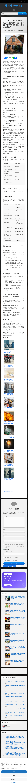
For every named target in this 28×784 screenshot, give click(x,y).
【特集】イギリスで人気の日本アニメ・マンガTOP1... (14, 693)
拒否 (14, 775)
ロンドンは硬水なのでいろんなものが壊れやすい (14, 736)
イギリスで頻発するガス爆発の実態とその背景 (13, 747)
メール (5, 534)
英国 (22, 30)
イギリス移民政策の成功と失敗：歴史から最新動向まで (15, 685)
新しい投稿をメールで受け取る (11, 560)
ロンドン (15, 30)
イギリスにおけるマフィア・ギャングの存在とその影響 (15, 708)
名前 (4, 529)
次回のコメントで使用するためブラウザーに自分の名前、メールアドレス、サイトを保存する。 (14, 546)
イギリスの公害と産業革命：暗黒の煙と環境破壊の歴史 (15, 701)
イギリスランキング (5, 727)
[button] (26, 759)
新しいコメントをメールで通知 (11, 557)
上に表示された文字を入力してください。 (12, 551)
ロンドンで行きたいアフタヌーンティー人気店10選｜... (15, 712)
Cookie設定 (14, 779)
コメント (5, 516)
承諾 (14, 772)
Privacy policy (14, 782)
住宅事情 (19, 30)
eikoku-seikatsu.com (8, 491)
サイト (4, 538)
